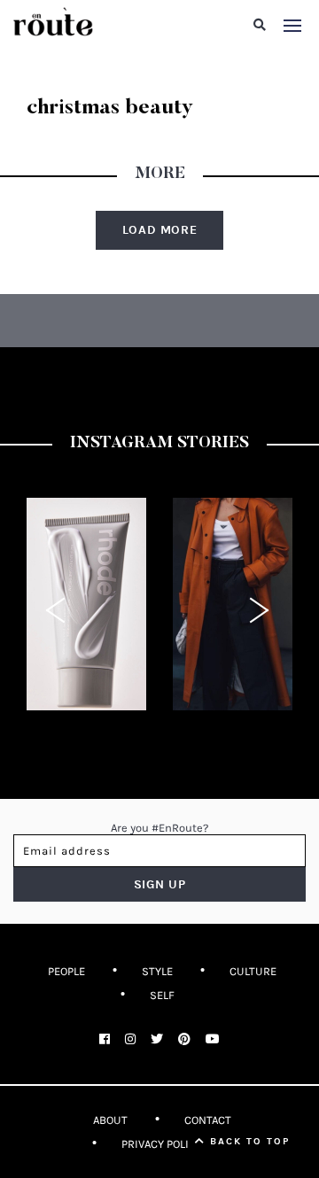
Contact (207, 1120)
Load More (160, 229)
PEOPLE (66, 971)
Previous (57, 610)
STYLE (157, 971)
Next (261, 610)
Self (162, 995)
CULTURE (253, 971)
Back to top (248, 1141)
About (110, 1120)
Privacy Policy (161, 1144)
